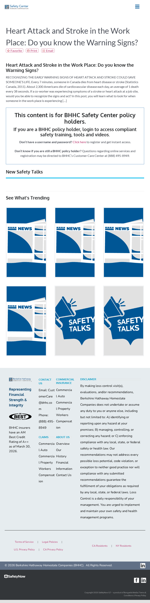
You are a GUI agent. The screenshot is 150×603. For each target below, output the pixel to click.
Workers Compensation (64, 421)
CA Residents (99, 546)
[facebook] (136, 580)
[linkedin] (142, 565)
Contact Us (63, 475)
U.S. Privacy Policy (24, 549)
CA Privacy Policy (53, 549)
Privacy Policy (140, 595)
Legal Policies (50, 542)
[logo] (16, 6)
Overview (63, 444)
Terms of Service (24, 542)
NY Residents (123, 546)
